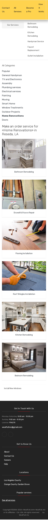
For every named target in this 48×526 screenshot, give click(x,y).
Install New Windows (12, 388)
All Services (17, 10)
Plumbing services (11, 87)
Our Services (13, 25)
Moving (5, 99)
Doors (5, 119)
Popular (6, 71)
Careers (7, 460)
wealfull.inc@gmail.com (12, 427)
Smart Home (8, 103)
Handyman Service (36, 41)
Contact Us (6, 10)
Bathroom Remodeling (33, 25)
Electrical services (11, 91)
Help (6, 464)
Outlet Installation (35, 56)
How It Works (41, 8)
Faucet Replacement (33, 49)
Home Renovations (13, 115)
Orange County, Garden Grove (17, 484)
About (6, 452)
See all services (8, 500)
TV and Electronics (12, 79)
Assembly (7, 83)
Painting (6, 95)
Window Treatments (12, 107)
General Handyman (12, 75)
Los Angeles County (12, 480)
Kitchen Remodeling (33, 34)
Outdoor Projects (11, 111)
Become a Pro (30, 10)
